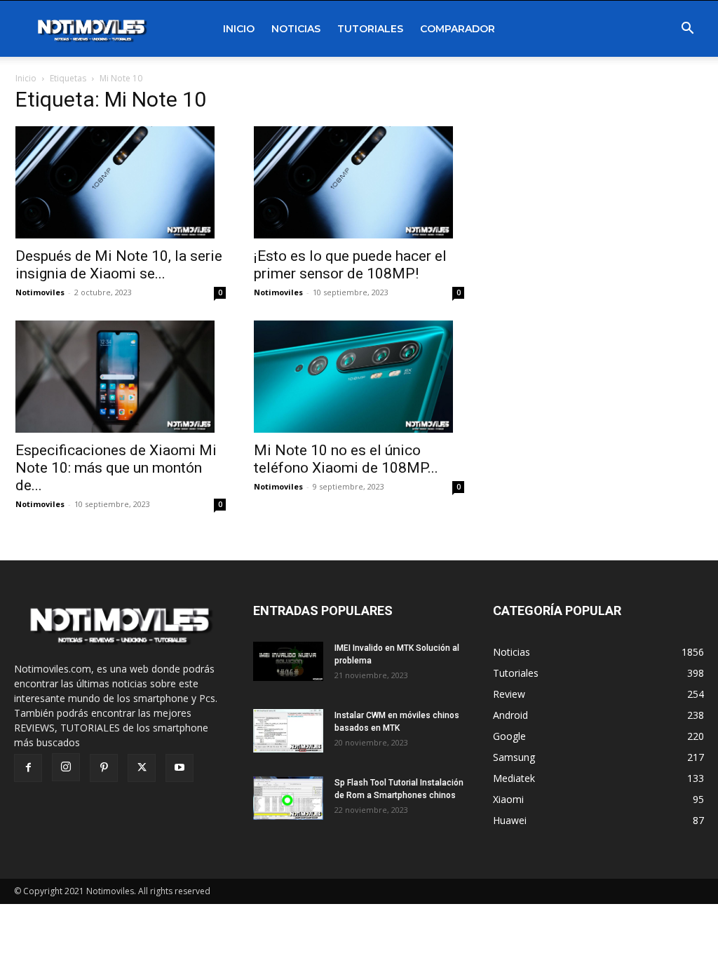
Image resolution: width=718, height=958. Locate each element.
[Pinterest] (104, 768)
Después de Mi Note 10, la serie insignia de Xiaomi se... (118, 265)
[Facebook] (28, 768)
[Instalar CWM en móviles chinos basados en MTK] (289, 731)
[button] (687, 29)
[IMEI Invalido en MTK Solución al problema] (289, 661)
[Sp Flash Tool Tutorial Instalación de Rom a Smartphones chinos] (289, 798)
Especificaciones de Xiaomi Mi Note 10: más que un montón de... (116, 468)
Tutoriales (370, 28)
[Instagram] (66, 767)
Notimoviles (40, 292)
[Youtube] (179, 768)
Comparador (457, 28)
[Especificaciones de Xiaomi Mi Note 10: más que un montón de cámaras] (120, 377)
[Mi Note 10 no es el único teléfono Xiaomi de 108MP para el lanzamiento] (359, 377)
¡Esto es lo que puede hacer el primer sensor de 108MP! (350, 265)
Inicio (239, 28)
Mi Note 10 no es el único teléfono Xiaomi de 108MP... (346, 459)
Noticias (295, 28)
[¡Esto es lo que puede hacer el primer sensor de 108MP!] (359, 182)
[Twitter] (142, 768)
